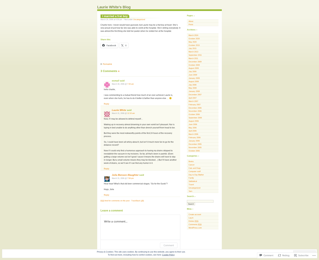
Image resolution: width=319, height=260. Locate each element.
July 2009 (192, 71)
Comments (195, 224)
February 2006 (195, 137)
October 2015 (194, 45)
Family (191, 178)
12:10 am (131, 113)
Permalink (107, 64)
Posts (191, 24)
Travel (191, 185)
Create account (195, 214)
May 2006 (193, 128)
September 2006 (195, 118)
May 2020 (193, 42)
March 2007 (193, 101)
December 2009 (195, 62)
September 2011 (195, 55)
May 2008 (193, 88)
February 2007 (195, 105)
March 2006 (193, 134)
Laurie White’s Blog (114, 7)
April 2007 (193, 98)
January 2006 (194, 141)
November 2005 (195, 147)
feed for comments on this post (115, 201)
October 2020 (194, 39)
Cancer (192, 165)
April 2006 (193, 131)
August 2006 (194, 121)
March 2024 (193, 35)
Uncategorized (139, 19)
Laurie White (119, 110)
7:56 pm (130, 178)
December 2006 (195, 108)
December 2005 (195, 144)
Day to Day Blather (196, 175)
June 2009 (193, 75)
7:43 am (130, 84)
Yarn (190, 191)
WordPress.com (195, 228)
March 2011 (193, 58)
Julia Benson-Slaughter (125, 175)
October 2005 (194, 151)
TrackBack (137, 201)
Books (191, 161)
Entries (193, 221)
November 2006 (195, 111)
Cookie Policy (168, 255)
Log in (191, 218)
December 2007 (195, 95)
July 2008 (192, 85)
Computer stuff (195, 171)
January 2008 (194, 91)
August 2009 (194, 68)
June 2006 (193, 124)
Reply (106, 104)
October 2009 (194, 65)
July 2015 (192, 48)
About (191, 21)
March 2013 (193, 52)
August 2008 (194, 81)
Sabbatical (193, 181)
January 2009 (194, 78)
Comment (168, 245)
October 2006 (194, 114)
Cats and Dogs (195, 168)
